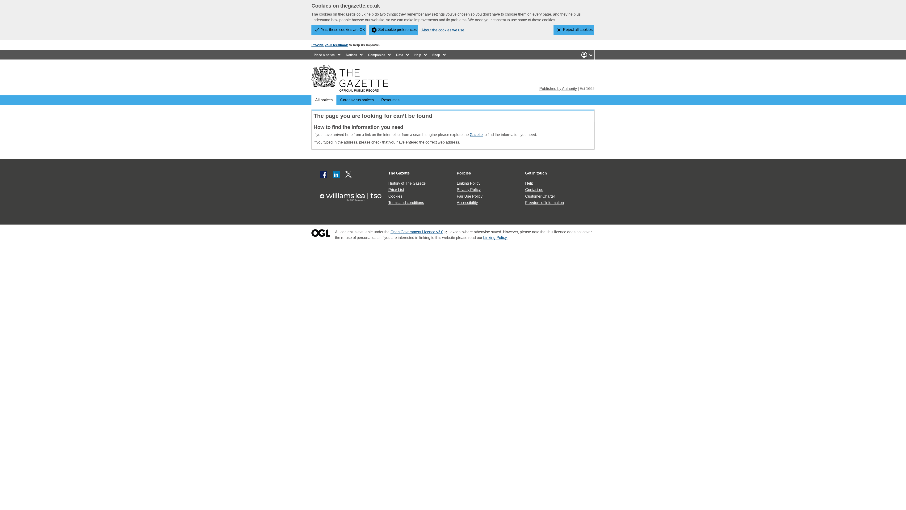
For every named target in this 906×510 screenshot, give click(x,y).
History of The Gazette (407, 183)
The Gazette (399, 173)
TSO (353, 195)
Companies (376, 55)
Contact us (534, 190)
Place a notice (324, 55)
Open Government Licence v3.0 (416, 232)
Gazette (476, 135)
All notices (324, 100)
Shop (436, 55)
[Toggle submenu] (339, 55)
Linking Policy (468, 183)
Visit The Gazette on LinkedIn (336, 174)
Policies (464, 173)
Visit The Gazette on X (348, 174)
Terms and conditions (406, 203)
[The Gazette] (349, 78)
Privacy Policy (469, 190)
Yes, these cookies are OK (343, 30)
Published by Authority (558, 89)
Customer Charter (540, 196)
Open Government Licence (320, 234)
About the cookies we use (442, 30)
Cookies (395, 196)
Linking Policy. (495, 238)
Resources (390, 100)
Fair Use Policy (469, 196)
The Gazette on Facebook (323, 174)
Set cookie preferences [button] (397, 30)
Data (399, 55)
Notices (351, 55)
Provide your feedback (329, 45)
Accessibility (467, 203)
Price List (396, 190)
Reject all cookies (578, 30)
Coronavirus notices (357, 100)
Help (417, 55)
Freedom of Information (544, 203)
